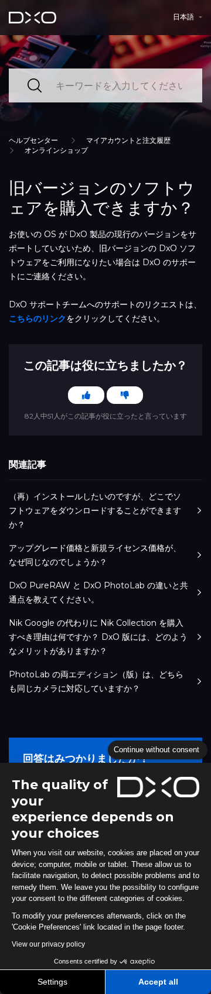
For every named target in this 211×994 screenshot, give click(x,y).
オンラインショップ (56, 150)
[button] (187, 17)
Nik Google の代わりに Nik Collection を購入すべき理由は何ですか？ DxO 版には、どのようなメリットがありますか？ (98, 637)
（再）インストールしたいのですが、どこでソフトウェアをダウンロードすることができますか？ (95, 510)
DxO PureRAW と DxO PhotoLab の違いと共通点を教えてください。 (98, 592)
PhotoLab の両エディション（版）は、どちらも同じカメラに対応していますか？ (96, 681)
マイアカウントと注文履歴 (128, 140)
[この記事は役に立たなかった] (125, 395)
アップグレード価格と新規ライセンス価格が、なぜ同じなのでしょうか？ (95, 555)
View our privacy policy (48, 944)
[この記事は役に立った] (86, 395)
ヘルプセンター (33, 140)
